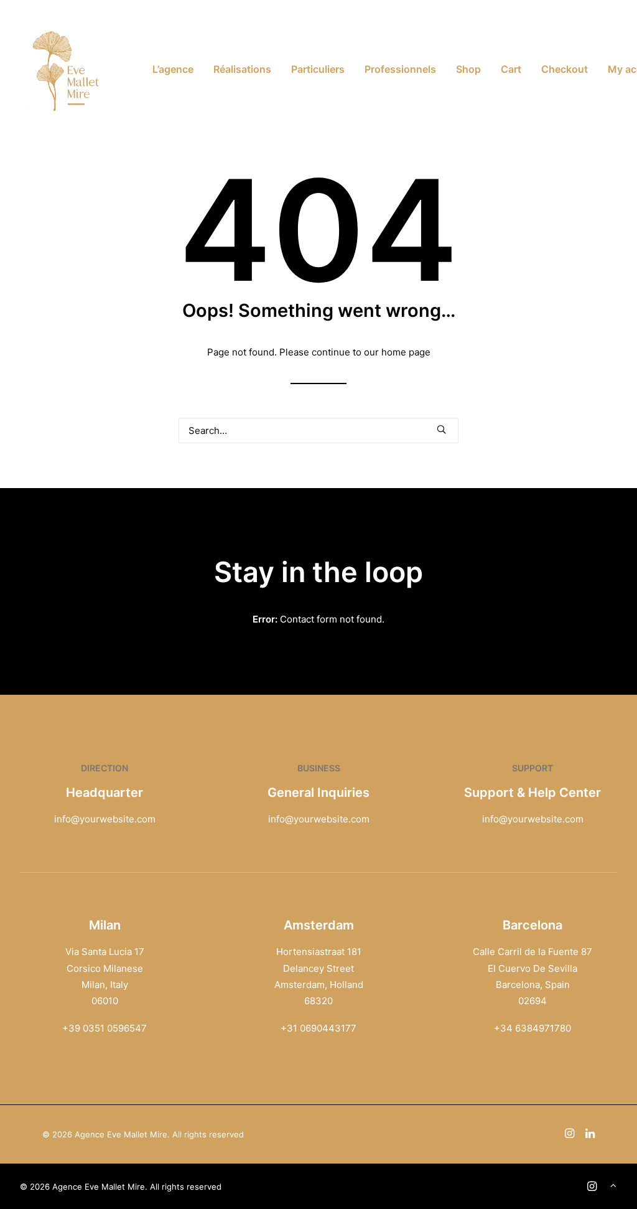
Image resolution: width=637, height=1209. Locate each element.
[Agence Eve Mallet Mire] (66, 69)
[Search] (318, 430)
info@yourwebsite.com (105, 819)
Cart (511, 69)
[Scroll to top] (613, 1184)
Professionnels (400, 69)
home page (405, 352)
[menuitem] (173, 69)
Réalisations (242, 69)
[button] (441, 429)
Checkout (564, 69)
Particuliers (318, 69)
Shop (468, 69)
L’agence (172, 69)
